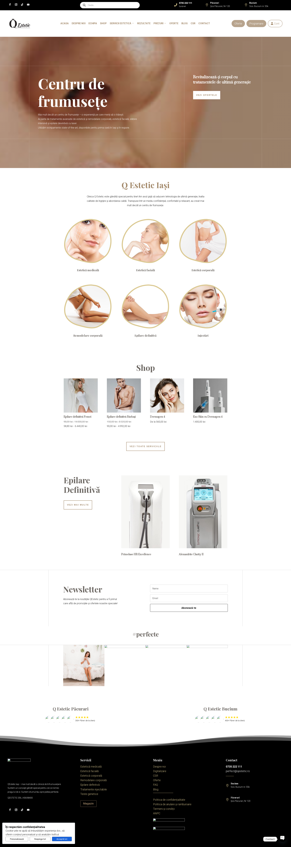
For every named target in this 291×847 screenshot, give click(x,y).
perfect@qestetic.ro (238, 771)
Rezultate (144, 23)
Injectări (203, 335)
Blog (184, 23)
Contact (204, 23)
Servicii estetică (120, 23)
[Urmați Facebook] (10, 4)
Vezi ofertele (206, 95)
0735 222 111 (234, 766)
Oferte (238, 23)
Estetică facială (145, 270)
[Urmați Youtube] (28, 4)
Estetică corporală (203, 270)
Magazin (88, 803)
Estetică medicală (88, 270)
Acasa (64, 23)
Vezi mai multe (78, 505)
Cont (275, 23)
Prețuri (158, 23)
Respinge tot (40, 839)
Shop (103, 23)
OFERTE (173, 23)
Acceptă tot (62, 839)
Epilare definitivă (145, 335)
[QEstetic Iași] (19, 23)
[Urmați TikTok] (22, 4)
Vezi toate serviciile (145, 446)
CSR (193, 23)
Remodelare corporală (87, 335)
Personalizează (17, 839)
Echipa (93, 23)
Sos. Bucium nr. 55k (258, 6)
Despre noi (78, 23)
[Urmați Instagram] (16, 4)
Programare (256, 23)
